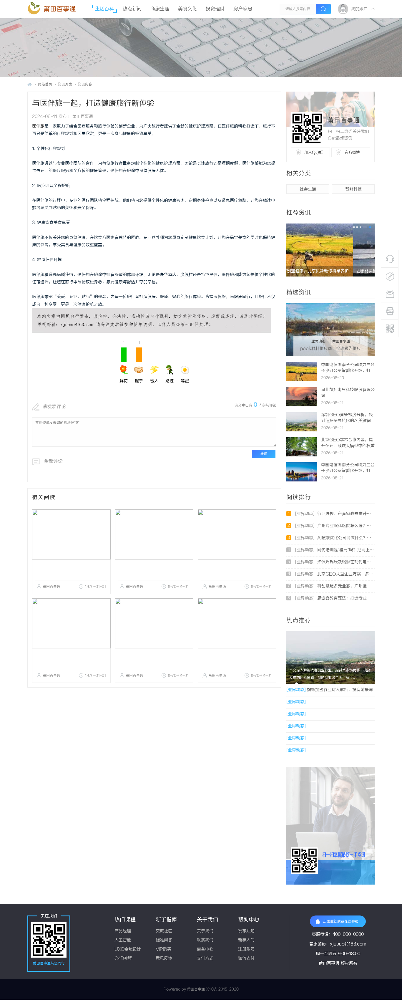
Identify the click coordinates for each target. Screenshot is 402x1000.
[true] (323, 9)
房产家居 (242, 9)
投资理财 (215, 9)
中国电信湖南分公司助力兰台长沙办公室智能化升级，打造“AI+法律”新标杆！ (348, 370)
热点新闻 (132, 9)
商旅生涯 (159, 9)
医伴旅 (38, 126)
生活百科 (104, 9)
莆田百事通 (60, 9)
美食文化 (187, 9)
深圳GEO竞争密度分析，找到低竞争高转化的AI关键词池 (347, 421)
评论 (263, 453)
